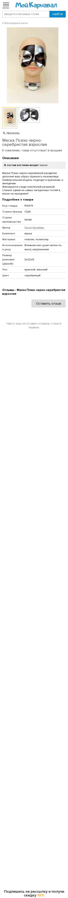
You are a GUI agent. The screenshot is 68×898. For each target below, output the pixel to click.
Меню (6, 8)
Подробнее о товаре (17, 199)
